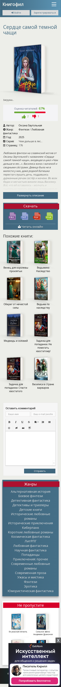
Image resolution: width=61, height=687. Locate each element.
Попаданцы (30, 554)
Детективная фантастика (30, 500)
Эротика (30, 586)
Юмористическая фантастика (30, 591)
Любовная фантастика (30, 545)
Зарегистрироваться (45, 12)
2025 (21, 137)
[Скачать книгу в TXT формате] (24, 216)
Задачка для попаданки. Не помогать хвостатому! (43, 346)
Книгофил (13, 4)
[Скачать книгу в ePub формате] (49, 216)
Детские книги (30, 509)
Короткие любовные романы (30, 532)
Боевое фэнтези (30, 496)
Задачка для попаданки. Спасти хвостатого (16, 388)
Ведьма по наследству (43, 306)
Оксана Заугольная (30, 125)
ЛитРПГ (31, 541)
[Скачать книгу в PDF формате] (37, 216)
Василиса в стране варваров (43, 386)
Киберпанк (30, 527)
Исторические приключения (30, 523)
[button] (9, 422)
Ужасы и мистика (30, 577)
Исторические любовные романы (30, 516)
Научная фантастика (30, 550)
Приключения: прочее (30, 559)
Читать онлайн (32, 227)
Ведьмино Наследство (43, 269)
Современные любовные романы (30, 565)
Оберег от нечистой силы (16, 306)
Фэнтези (24, 129)
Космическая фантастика (30, 536)
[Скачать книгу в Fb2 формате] (12, 216)
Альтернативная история (30, 491)
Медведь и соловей (16, 340)
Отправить (40, 470)
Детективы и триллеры (30, 505)
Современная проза (30, 573)
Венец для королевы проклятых (15, 269)
